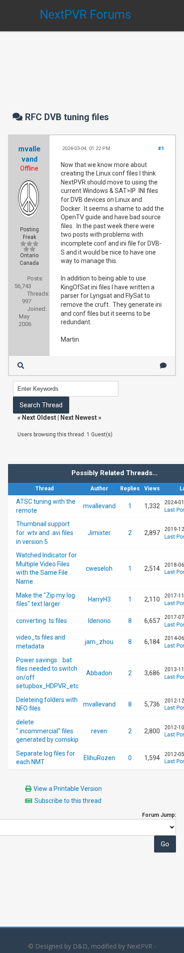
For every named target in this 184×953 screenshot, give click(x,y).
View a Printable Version (67, 788)
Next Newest (78, 417)
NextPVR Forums (85, 15)
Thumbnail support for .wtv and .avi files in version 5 (44, 532)
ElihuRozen (99, 757)
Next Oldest (39, 417)
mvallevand (99, 506)
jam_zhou (99, 641)
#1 (161, 148)
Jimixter (99, 532)
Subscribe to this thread (67, 800)
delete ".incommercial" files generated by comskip (47, 731)
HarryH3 (99, 599)
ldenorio (99, 620)
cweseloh (99, 568)
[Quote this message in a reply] (163, 365)
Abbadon (99, 673)
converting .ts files (41, 620)
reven (99, 731)
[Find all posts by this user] (20, 365)
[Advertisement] (92, 62)
